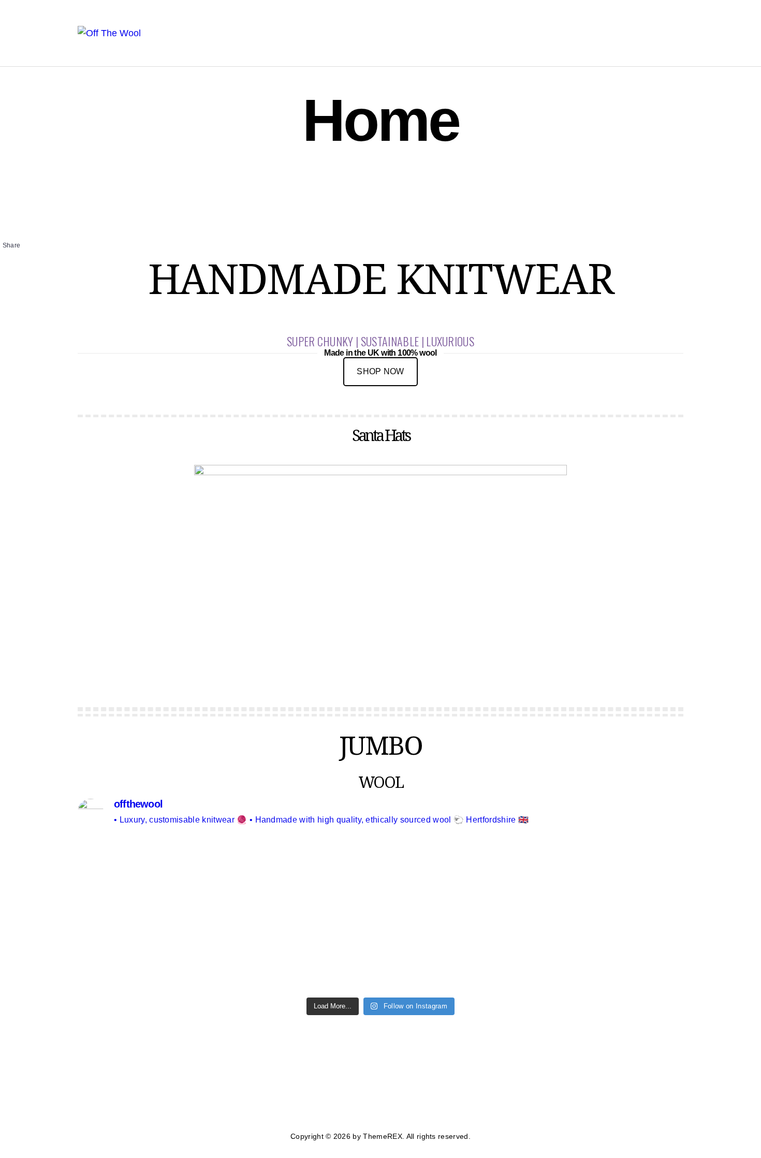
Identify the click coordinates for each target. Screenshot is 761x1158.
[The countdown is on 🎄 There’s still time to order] (151, 896)
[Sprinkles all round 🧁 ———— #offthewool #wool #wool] (304, 874)
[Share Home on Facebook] (14, 257)
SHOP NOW (380, 371)
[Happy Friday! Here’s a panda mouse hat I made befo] (609, 911)
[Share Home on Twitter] (14, 267)
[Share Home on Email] (14, 277)
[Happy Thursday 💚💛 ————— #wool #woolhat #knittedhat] (457, 888)
